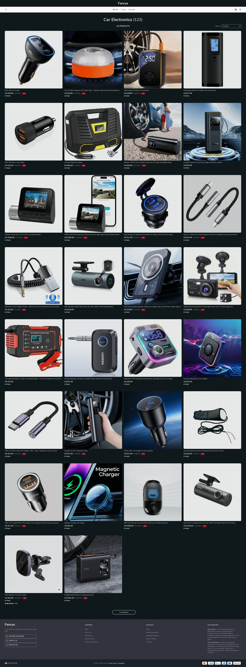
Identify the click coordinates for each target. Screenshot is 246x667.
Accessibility (121, 663)
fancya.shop (212, 629)
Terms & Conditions (91, 642)
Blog (86, 629)
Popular (123, 9)
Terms (110, 663)
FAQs (148, 629)
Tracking (149, 642)
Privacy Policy (89, 639)
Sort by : (218, 26)
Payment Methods (152, 632)
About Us (88, 632)
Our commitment (213, 642)
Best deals (132, 9)
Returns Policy (151, 639)
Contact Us (88, 635)
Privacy (115, 663)
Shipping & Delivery (152, 635)
